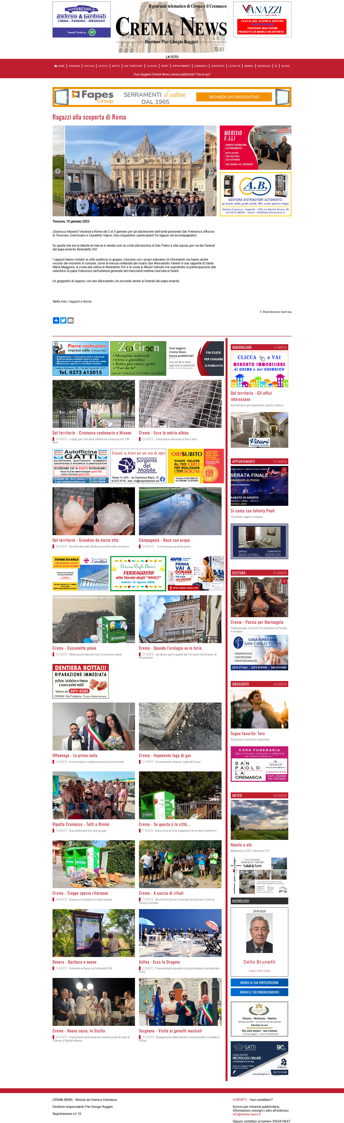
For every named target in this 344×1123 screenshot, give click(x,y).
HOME (60, 66)
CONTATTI (240, 1100)
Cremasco (200, 66)
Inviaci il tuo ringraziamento (259, 992)
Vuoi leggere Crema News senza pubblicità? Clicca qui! (172, 74)
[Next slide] (211, 171)
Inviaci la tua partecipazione (259, 982)
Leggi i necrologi (259, 971)
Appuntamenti (181, 66)
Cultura (152, 66)
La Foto (103, 66)
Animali (248, 66)
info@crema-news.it (247, 1114)
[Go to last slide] (58, 171)
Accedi (285, 66)
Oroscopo (217, 66)
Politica (89, 66)
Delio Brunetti (259, 962)
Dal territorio (133, 66)
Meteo (116, 66)
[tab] (133, 215)
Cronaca (74, 66)
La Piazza (234, 66)
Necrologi (264, 66)
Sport (165, 66)
